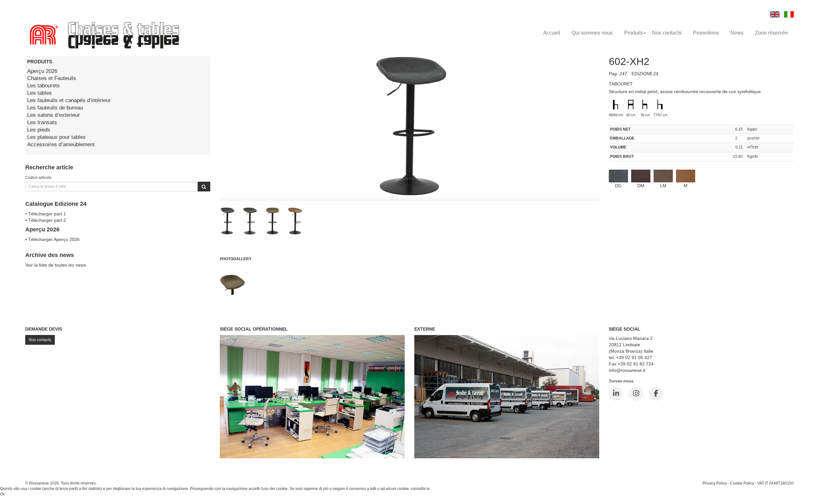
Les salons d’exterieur (53, 115)
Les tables (39, 93)
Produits (633, 33)
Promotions (706, 33)
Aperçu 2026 (42, 71)
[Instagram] (636, 394)
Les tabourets (43, 86)
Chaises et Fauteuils (51, 78)
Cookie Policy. (443, 488)
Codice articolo (38, 177)
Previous (205, 183)
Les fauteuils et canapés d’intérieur (69, 100)
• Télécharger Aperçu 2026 (52, 239)
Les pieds (38, 130)
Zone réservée (771, 33)
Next (613, 183)
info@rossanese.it (627, 370)
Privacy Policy (715, 483)
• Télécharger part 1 (45, 213)
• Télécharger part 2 (45, 220)
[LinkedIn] (616, 394)
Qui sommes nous (592, 33)
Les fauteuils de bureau (55, 108)
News (736, 33)
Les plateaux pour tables (56, 137)
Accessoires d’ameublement (61, 144)
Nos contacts (666, 33)
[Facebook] (656, 394)
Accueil (551, 33)
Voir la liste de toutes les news (55, 265)
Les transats (42, 122)
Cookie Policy (742, 483)
